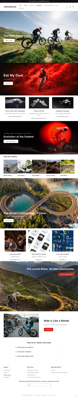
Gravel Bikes (36, 175)
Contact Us (6, 372)
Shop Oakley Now (14, 259)
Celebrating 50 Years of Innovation (59, 372)
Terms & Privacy (7, 375)
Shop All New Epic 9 (11, 141)
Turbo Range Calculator (33, 372)
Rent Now (48, 329)
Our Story (53, 370)
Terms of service (52, 395)
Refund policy (37, 395)
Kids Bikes (64, 175)
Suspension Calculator (32, 370)
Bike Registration (31, 375)
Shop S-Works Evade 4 (15, 116)
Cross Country (50, 175)
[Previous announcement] (3, 1)
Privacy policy (44, 395)
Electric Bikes (8, 175)
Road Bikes (21, 175)
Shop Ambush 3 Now (62, 116)
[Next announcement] (74, 1)
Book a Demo (9, 40)
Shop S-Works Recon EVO (38, 118)
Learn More (9, 220)
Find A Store (6, 377)
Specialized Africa (29, 395)
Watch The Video (20, 220)
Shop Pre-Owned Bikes (66, 274)
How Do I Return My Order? (33, 377)
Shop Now (8, 83)
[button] (21, 5)
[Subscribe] (50, 385)
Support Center (7, 370)
